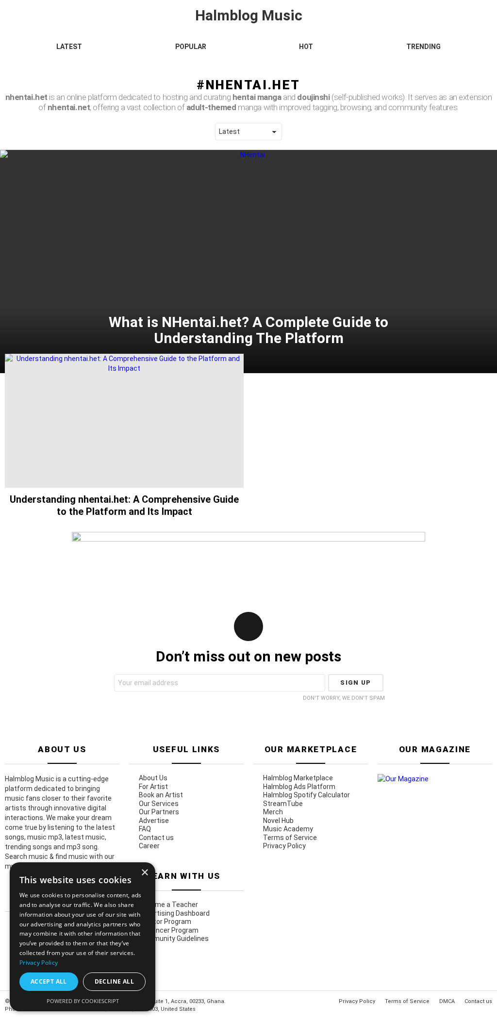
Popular (190, 46)
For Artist (153, 786)
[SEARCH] (488, 61)
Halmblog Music (248, 15)
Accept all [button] (49, 981)
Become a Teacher (168, 904)
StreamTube (283, 803)
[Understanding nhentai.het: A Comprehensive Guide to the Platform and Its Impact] (124, 421)
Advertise (154, 820)
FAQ (145, 829)
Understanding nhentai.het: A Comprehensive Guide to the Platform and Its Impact (124, 505)
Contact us (156, 837)
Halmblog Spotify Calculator (306, 795)
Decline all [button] (114, 981)
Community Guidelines (174, 938)
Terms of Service (290, 837)
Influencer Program (169, 930)
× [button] (144, 872)
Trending (423, 46)
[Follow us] (476, 61)
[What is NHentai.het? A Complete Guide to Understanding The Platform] (248, 261)
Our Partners (159, 812)
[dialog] (82, 936)
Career (149, 846)
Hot (306, 46)
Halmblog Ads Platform (299, 786)
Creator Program (165, 921)
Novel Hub (278, 820)
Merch (273, 812)
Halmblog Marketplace (298, 778)
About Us (153, 778)
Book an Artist (161, 795)
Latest (69, 46)
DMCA (447, 1001)
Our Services (159, 803)
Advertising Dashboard (174, 913)
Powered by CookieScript (83, 1001)
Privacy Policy (284, 846)
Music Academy (288, 829)
